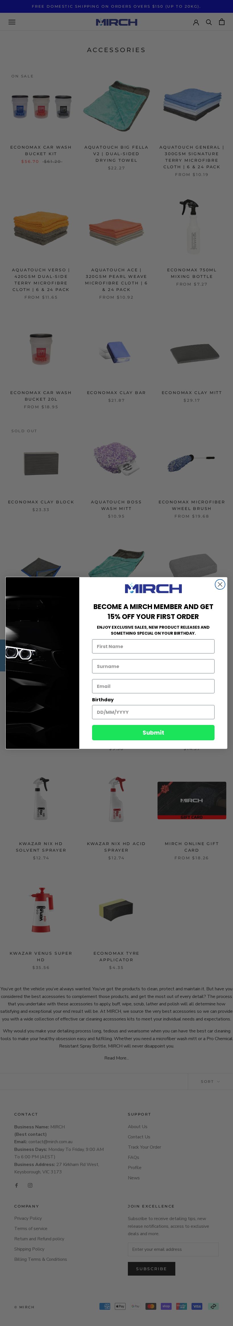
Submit (153, 733)
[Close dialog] (220, 584)
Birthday (103, 699)
